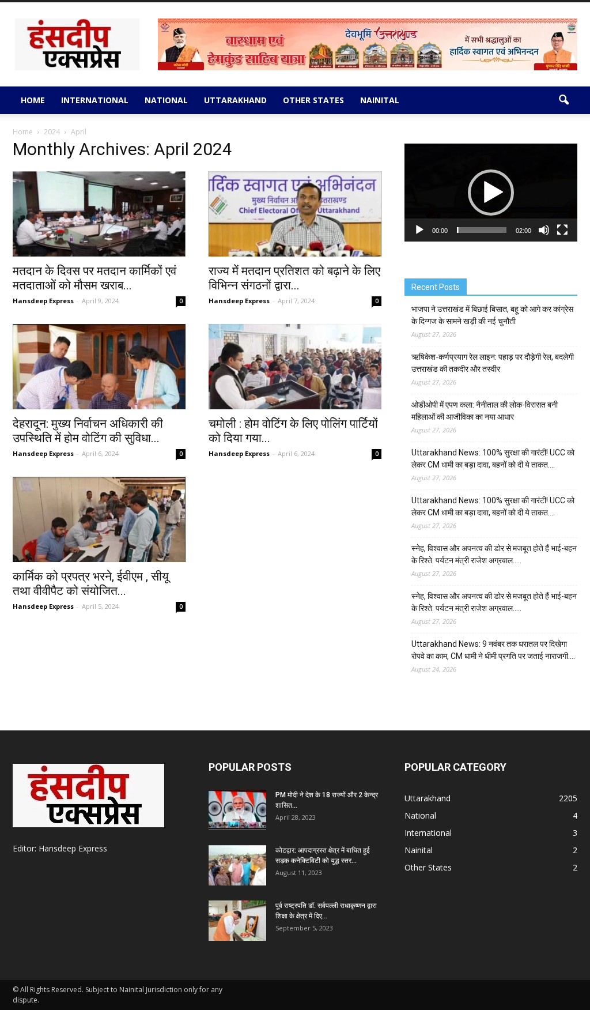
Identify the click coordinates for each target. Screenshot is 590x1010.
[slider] (481, 230)
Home (33, 100)
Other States (313, 100)
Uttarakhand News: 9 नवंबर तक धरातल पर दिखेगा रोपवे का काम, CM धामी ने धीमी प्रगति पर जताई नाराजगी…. (493, 650)
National (166, 100)
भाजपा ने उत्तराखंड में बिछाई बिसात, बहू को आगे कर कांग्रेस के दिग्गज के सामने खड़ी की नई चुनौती (492, 315)
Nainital (379, 100)
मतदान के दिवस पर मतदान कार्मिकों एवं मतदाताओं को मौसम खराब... (94, 278)
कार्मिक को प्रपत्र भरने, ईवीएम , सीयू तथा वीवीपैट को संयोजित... (91, 584)
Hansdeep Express (43, 300)
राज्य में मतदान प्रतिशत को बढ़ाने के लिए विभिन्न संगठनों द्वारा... (294, 278)
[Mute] (544, 230)
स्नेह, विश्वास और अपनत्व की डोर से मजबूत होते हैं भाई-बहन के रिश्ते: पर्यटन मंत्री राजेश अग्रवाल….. (494, 554)
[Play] (419, 230)
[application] (490, 193)
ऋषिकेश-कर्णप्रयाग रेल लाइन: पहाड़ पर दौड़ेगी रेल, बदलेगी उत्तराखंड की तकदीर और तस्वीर (492, 363)
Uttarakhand (235, 100)
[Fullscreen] (562, 230)
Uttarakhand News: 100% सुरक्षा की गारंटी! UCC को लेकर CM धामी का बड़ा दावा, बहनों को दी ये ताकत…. (492, 458)
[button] (563, 100)
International (94, 100)
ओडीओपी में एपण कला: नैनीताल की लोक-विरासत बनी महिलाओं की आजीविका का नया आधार (484, 410)
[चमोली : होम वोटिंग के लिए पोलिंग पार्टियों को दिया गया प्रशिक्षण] (295, 366)
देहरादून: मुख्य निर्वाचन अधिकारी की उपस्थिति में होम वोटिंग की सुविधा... (88, 431)
